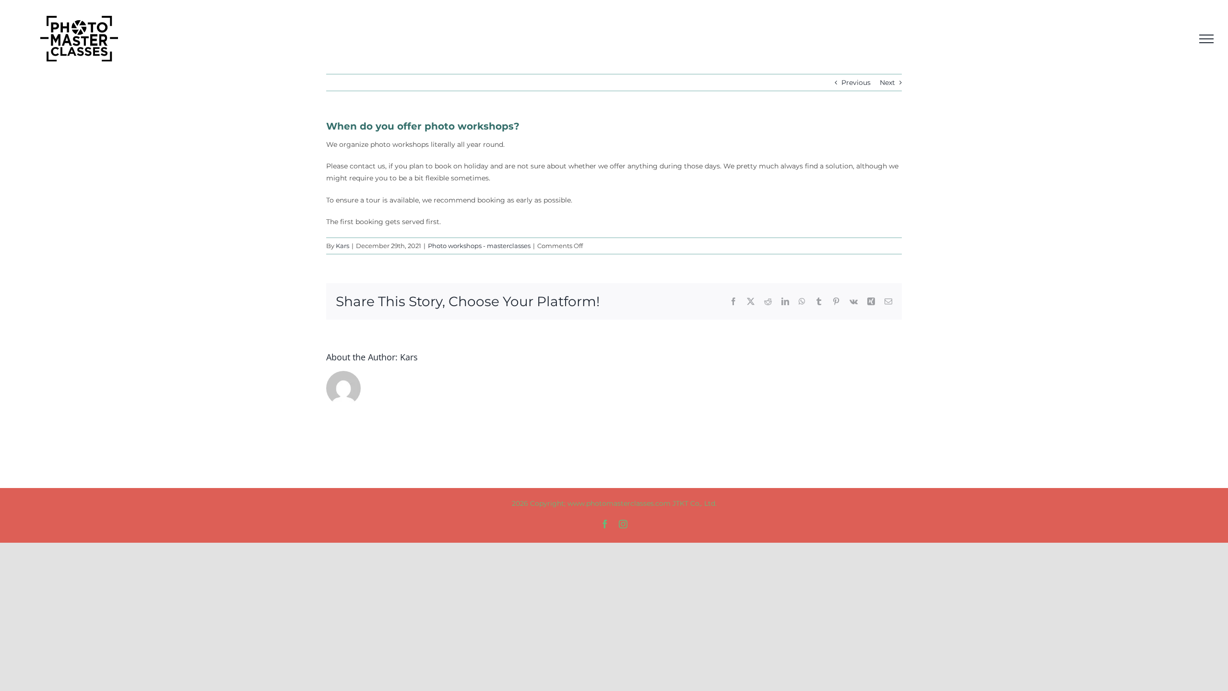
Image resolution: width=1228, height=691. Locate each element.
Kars (342, 246)
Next (887, 82)
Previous (856, 82)
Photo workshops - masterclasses (479, 246)
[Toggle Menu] (1206, 39)
